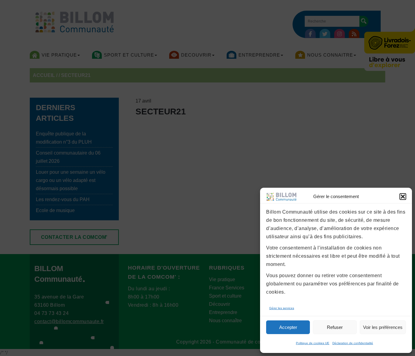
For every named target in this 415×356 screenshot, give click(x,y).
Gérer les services (281, 308)
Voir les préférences (383, 327)
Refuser (335, 327)
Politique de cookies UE (312, 343)
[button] (403, 197)
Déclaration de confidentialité (352, 343)
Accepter (288, 327)
